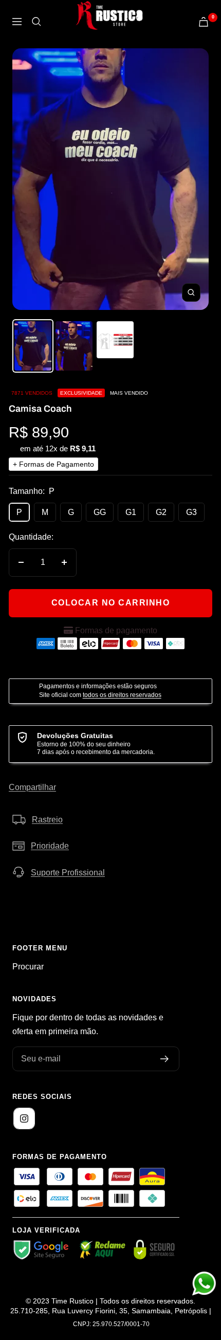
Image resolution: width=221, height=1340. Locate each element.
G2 (161, 512)
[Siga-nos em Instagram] (24, 1118)
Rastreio (47, 819)
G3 (191, 512)
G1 (130, 512)
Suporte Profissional (68, 872)
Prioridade (50, 845)
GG (100, 512)
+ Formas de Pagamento (53, 464)
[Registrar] (164, 1058)
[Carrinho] (203, 22)
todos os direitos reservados (122, 695)
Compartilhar (32, 787)
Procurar (28, 966)
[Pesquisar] (36, 21)
